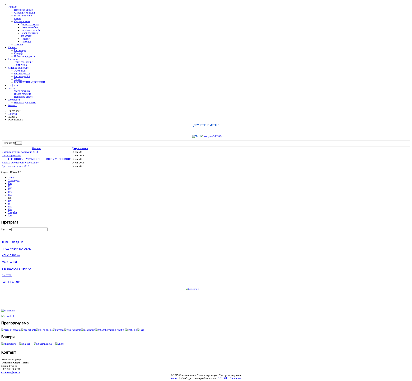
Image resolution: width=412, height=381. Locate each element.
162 (10, 189)
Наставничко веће (30, 30)
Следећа (12, 212)
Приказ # (9, 143)
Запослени (26, 35)
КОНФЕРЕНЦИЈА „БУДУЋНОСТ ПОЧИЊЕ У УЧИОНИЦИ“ (36, 159)
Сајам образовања (11, 155)
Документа (14, 99)
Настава (12, 47)
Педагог (25, 38)
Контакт (12, 105)
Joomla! (174, 378)
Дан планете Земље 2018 (15, 166)
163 (10, 192)
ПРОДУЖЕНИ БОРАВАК (16, 248)
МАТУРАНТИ (9, 262)
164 (10, 195)
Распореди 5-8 (22, 76)
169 (10, 209)
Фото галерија (22, 91)
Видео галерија (22, 93)
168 (10, 206)
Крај (10, 215)
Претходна (13, 180)
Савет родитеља (29, 33)
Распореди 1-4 (22, 73)
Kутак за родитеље (18, 67)
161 (10, 186)
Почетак (12, 113)
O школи (12, 6)
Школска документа (25, 102)
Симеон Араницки (24, 12)
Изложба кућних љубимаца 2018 (20, 152)
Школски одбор (29, 27)
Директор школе (30, 24)
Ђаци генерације (23, 62)
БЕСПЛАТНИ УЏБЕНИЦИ (29, 82)
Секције (18, 53)
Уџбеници (20, 70)
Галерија (12, 88)
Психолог (26, 41)
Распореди (20, 50)
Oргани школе (22, 21)
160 (10, 183)
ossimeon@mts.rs (10, 372)
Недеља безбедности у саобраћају (20, 162)
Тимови (18, 44)
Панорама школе (23, 96)
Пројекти (13, 85)
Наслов (36, 148)
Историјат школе (23, 9)
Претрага (6, 229)
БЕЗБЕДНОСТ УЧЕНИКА (16, 268)
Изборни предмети (24, 56)
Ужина (18, 79)
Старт (11, 177)
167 (10, 203)
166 (10, 200)
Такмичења (20, 64)
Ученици (13, 59)
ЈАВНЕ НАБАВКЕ (12, 282)
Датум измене (80, 148)
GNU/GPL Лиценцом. (230, 378)
